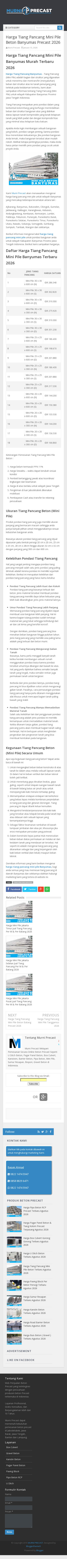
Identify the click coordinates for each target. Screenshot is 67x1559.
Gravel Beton (12, 1453)
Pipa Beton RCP (14, 1477)
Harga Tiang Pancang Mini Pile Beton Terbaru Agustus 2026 (37, 1269)
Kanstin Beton (13, 1459)
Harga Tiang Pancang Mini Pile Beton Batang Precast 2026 (19, 1022)
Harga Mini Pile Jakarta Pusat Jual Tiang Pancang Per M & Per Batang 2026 (19, 1001)
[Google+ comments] (43, 1097)
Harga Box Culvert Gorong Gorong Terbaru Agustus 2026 (36, 1241)
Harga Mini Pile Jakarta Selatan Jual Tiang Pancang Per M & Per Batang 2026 (17, 965)
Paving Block (12, 1471)
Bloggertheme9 (33, 1546)
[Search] (59, 28)
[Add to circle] (46, 1131)
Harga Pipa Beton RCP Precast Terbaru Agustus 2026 (35, 1211)
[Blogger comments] (27, 1097)
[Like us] (50, 1131)
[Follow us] (42, 1131)
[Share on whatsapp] (47, 889)
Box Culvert (12, 1447)
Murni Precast (19, 193)
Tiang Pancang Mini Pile (23, 882)
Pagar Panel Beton (15, 1465)
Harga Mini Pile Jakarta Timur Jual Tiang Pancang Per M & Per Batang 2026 (19, 928)
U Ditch (10, 1483)
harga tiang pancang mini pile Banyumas (28, 866)
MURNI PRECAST (35, 1542)
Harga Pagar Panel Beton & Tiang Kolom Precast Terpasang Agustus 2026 (37, 1226)
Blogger (39, 1550)
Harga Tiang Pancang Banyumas (24, 73)
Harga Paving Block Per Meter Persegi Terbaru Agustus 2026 (35, 1285)
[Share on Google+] (41, 889)
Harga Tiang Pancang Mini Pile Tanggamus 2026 (48, 1022)
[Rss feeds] (39, 1131)
